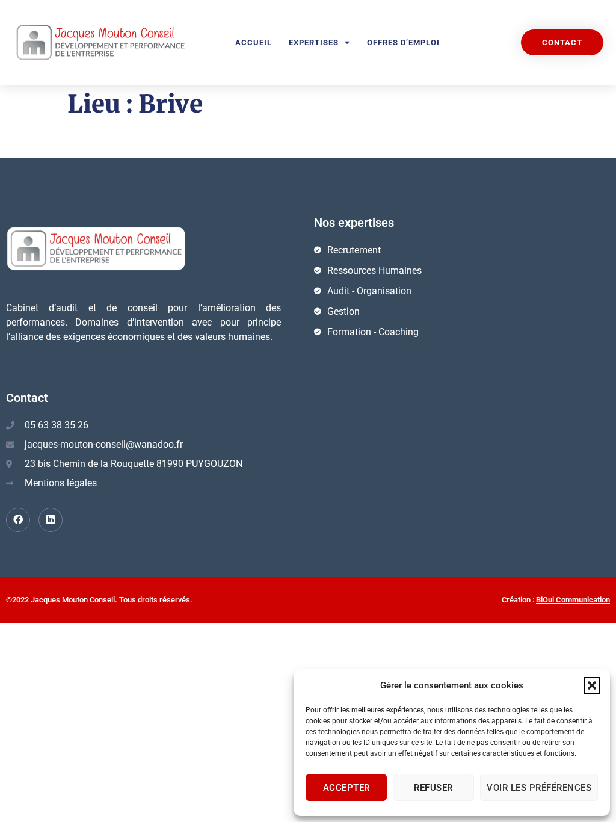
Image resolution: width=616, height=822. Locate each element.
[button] (592, 685)
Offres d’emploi (403, 42)
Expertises (314, 42)
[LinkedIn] (50, 520)
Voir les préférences (539, 787)
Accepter (346, 787)
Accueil (253, 42)
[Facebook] (18, 520)
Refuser (433, 787)
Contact (27, 398)
